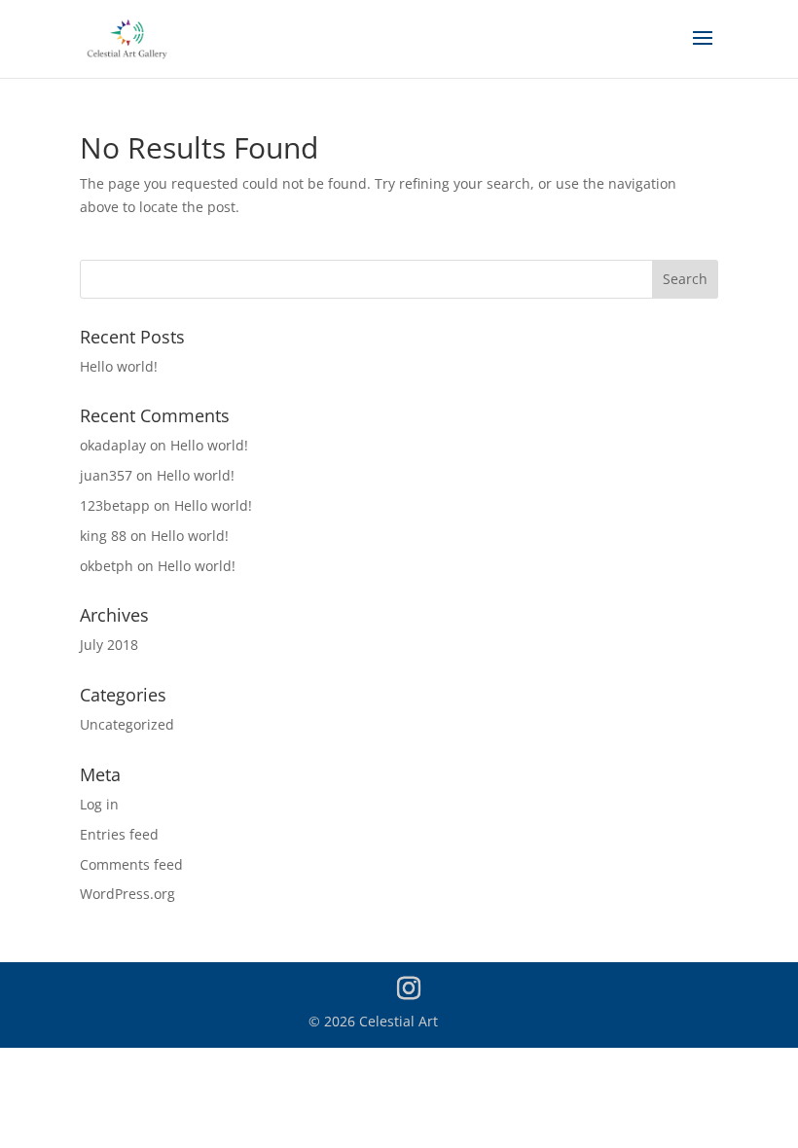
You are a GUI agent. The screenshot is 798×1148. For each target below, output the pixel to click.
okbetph (106, 565)
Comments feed (131, 864)
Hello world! (119, 366)
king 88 (103, 535)
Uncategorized (127, 724)
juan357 (106, 475)
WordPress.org (127, 893)
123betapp (115, 505)
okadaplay (113, 445)
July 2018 (109, 644)
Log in (99, 804)
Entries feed (119, 834)
